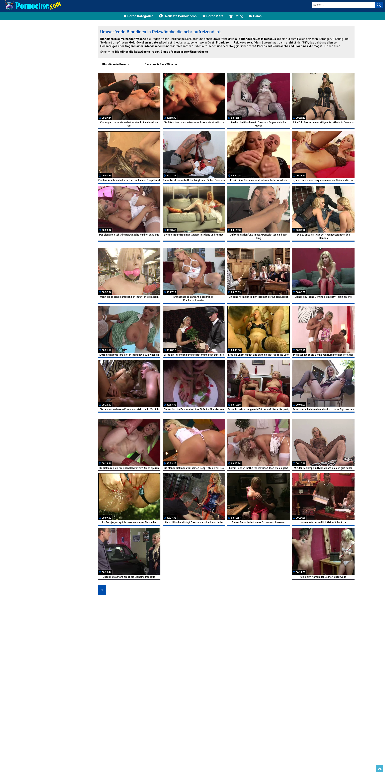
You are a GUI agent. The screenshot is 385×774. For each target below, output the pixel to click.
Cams (257, 16)
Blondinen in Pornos (115, 64)
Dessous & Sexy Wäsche (161, 64)
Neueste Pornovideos (180, 16)
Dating (238, 16)
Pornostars (214, 16)
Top (379, 768)
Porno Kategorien (140, 16)
